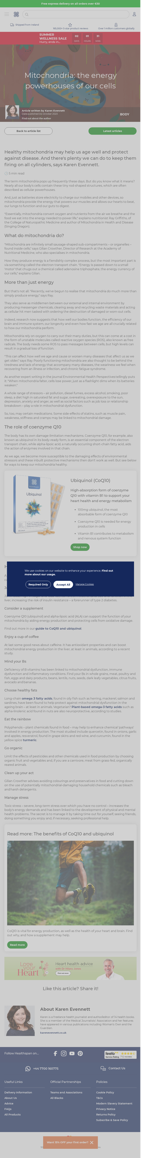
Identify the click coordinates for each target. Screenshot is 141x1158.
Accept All (62, 584)
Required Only (37, 584)
